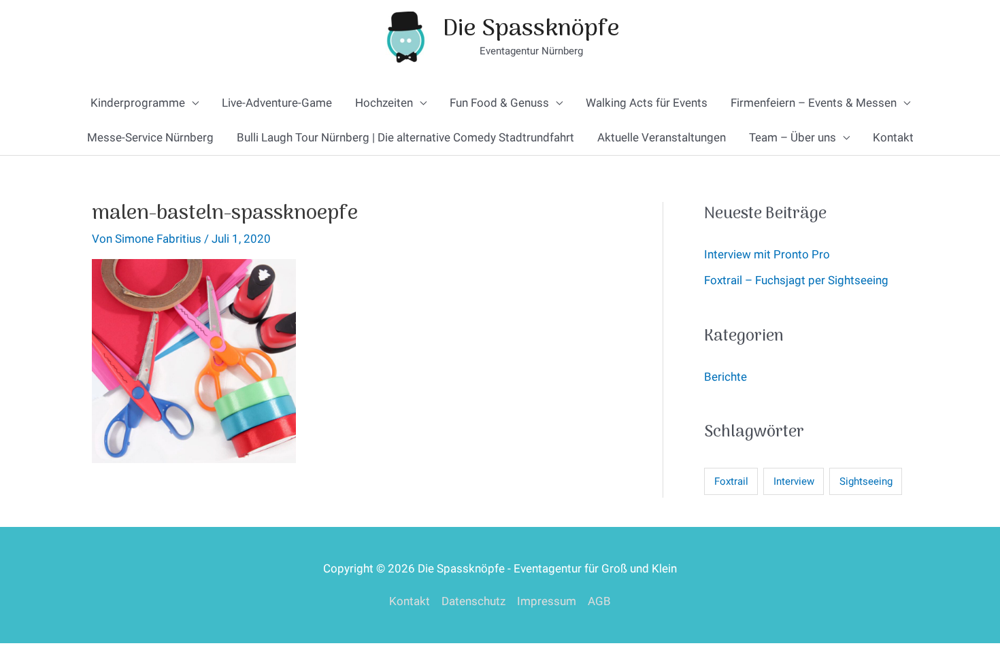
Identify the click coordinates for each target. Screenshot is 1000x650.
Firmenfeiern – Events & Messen (814, 102)
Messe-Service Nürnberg (150, 137)
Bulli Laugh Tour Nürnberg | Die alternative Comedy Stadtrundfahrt (405, 137)
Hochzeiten (384, 102)
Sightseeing (866, 481)
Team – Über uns (792, 137)
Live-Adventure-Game (277, 102)
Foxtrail (731, 481)
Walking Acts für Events (646, 102)
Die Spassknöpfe (531, 29)
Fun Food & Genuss (499, 102)
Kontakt (893, 137)
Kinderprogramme (137, 102)
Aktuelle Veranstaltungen (661, 137)
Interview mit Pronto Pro (767, 254)
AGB (599, 601)
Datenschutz (473, 601)
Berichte (725, 376)
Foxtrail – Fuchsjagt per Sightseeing (796, 280)
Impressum (546, 601)
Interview (793, 481)
